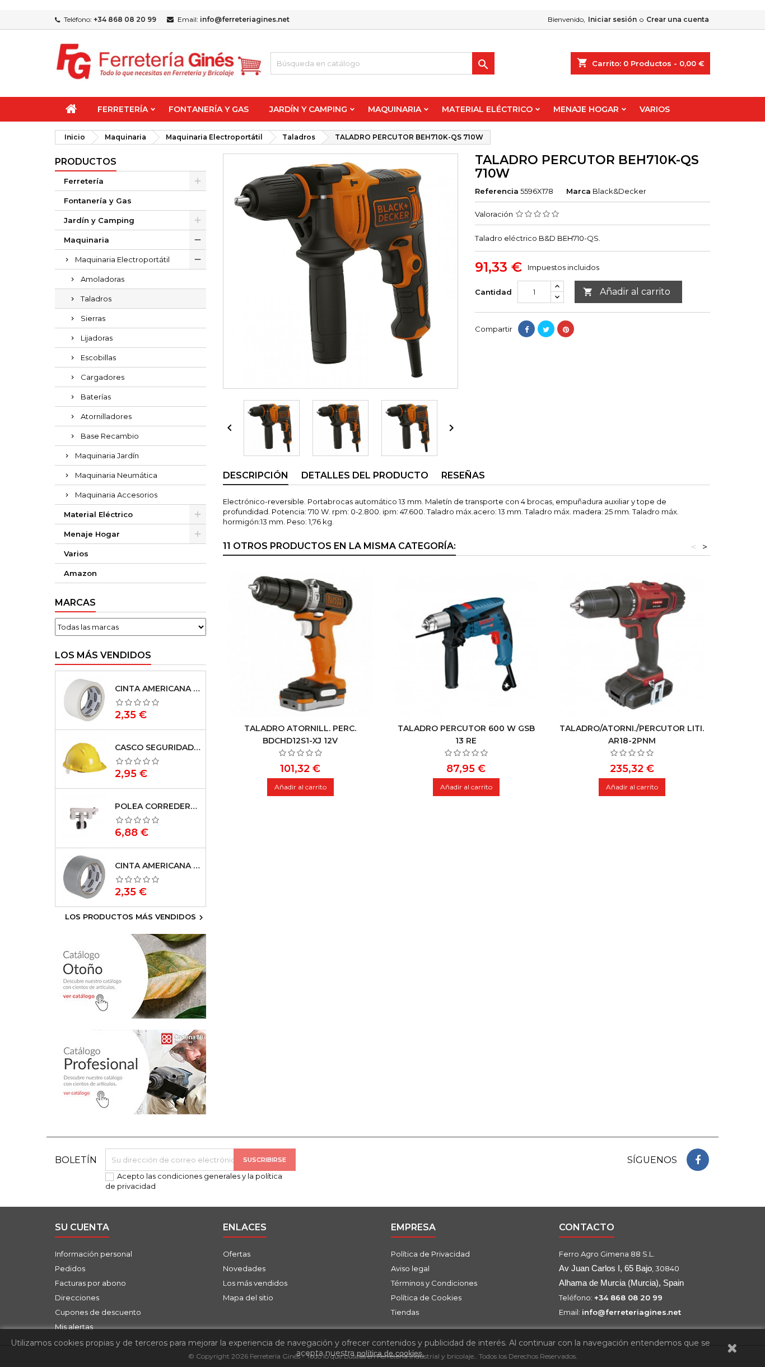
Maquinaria (394, 109)
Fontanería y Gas (209, 109)
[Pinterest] (565, 328)
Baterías (96, 396)
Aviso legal (410, 1268)
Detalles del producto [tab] (364, 475)
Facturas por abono (90, 1282)
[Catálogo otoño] (130, 975)
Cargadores (102, 377)
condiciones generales (198, 1175)
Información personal (93, 1253)
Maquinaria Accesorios (116, 494)
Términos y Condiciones (434, 1282)
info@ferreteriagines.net (245, 19)
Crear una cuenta (677, 19)
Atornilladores (106, 416)
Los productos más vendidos (135, 918)
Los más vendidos (103, 655)
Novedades (244, 1268)
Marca (578, 191)
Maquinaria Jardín (107, 455)
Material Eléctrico (487, 109)
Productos (85, 161)
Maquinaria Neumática (116, 475)
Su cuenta (82, 1227)
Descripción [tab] (255, 475)
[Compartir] (526, 328)
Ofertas (236, 1253)
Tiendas (405, 1312)
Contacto (586, 1227)
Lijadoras (97, 337)
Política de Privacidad (430, 1253)
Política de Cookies (426, 1297)
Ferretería (122, 109)
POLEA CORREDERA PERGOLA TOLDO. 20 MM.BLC (158, 806)
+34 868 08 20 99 (125, 19)
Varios (655, 109)
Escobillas (98, 357)
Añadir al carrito (626, 291)
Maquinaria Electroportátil (122, 259)
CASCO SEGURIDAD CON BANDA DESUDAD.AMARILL (158, 747)
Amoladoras (102, 279)
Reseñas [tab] (463, 475)
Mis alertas (74, 1326)
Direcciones (77, 1297)
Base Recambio (110, 435)
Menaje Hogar (586, 109)
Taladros (96, 298)
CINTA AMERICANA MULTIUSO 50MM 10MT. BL (158, 689)
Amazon (80, 573)
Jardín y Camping (308, 109)
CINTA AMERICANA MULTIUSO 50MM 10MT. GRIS (158, 866)
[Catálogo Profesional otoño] (130, 1071)
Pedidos (70, 1268)
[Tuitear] (546, 328)
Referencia (497, 191)
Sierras (93, 318)
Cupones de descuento (98, 1312)
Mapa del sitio (248, 1297)
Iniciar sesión (612, 19)
